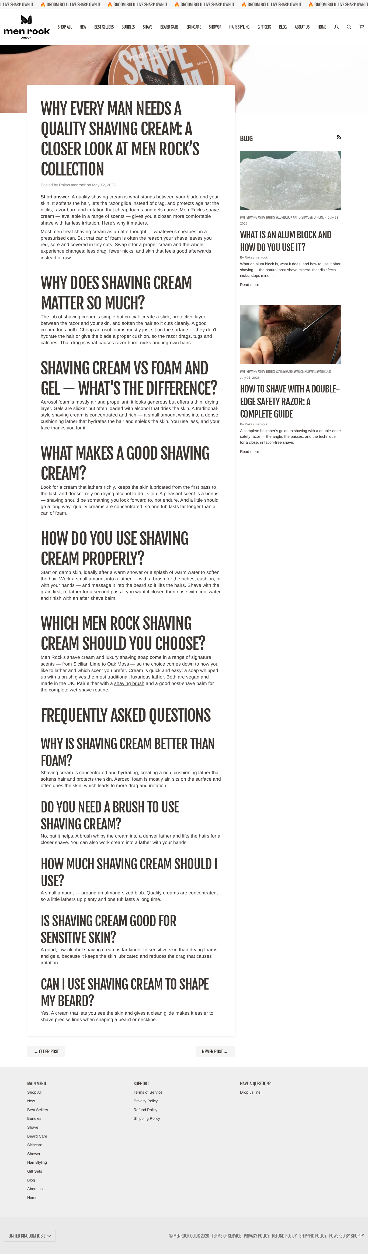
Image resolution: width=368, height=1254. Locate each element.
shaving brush (129, 683)
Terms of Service (148, 1092)
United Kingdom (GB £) (27, 1235)
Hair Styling (37, 1162)
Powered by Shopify (346, 1235)
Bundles (34, 1118)
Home (32, 1198)
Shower (33, 1154)
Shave (32, 1127)
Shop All (34, 1092)
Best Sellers (37, 1110)
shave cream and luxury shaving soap (107, 657)
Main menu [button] (36, 1083)
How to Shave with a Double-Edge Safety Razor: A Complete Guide (290, 401)
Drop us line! (251, 1092)
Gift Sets (34, 1171)
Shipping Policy (147, 1118)
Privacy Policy (146, 1101)
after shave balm (97, 598)
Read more (249, 285)
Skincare (34, 1145)
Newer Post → (215, 1051)
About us (35, 1189)
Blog (31, 1180)
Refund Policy (145, 1110)
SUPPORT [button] (141, 1083)
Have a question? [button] (255, 1083)
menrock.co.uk (186, 1235)
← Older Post (46, 1051)
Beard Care (37, 1136)
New (31, 1101)
